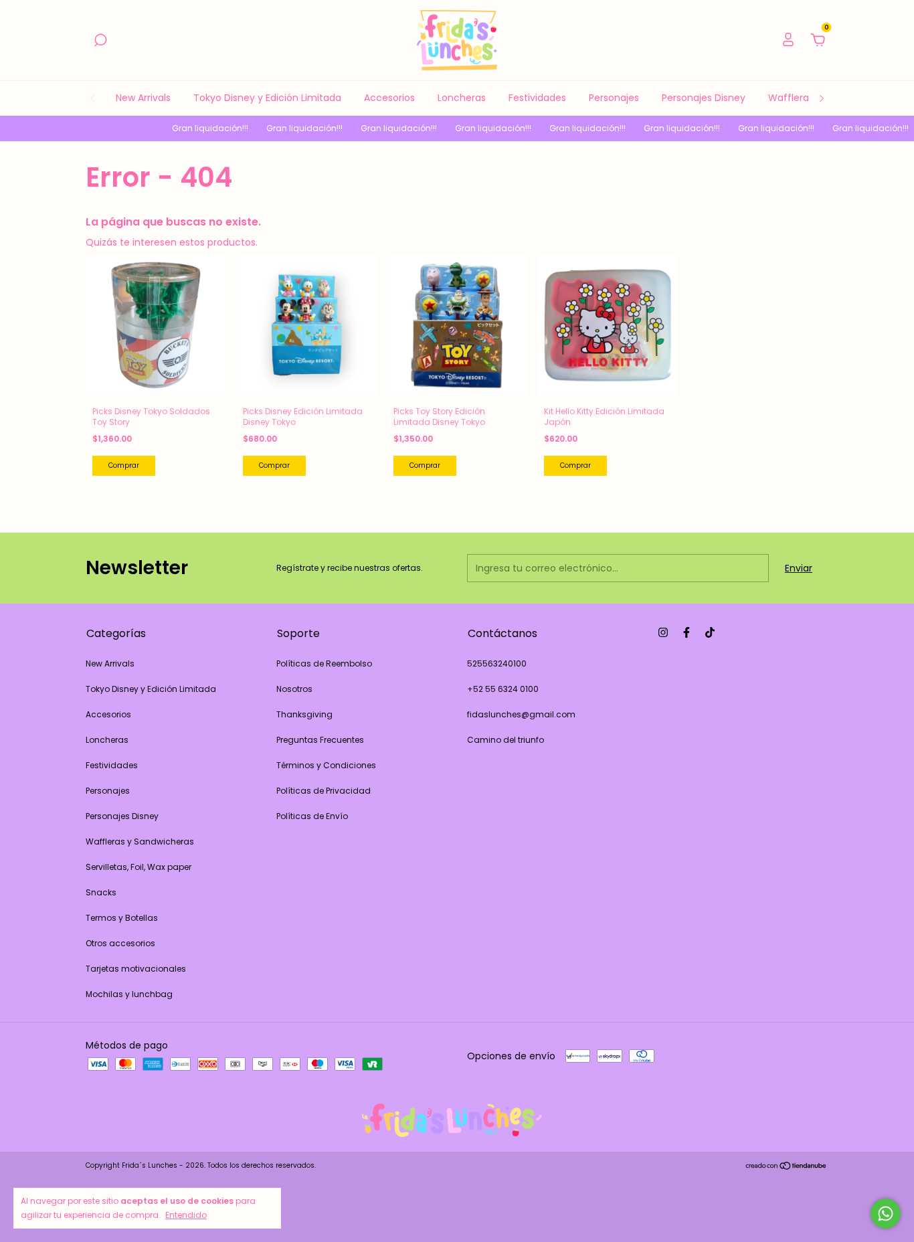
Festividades (537, 97)
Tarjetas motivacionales (136, 968)
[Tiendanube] (786, 1167)
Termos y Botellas (122, 917)
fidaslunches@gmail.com (521, 714)
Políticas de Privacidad (323, 790)
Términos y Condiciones (326, 765)
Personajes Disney (703, 97)
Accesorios (389, 97)
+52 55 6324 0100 (503, 689)
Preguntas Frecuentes (320, 739)
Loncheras (462, 97)
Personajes (614, 97)
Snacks (101, 892)
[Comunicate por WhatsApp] (886, 1214)
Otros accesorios (120, 943)
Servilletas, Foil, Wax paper (138, 867)
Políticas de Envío (312, 816)
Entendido (186, 1214)
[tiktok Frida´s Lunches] (710, 632)
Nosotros (294, 689)
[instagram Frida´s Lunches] (663, 632)
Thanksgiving (304, 714)
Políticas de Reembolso (324, 663)
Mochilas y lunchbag (129, 994)
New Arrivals (143, 97)
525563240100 (497, 663)
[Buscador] (100, 40)
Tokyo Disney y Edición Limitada (267, 97)
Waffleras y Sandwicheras (140, 841)
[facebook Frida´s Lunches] (686, 632)
